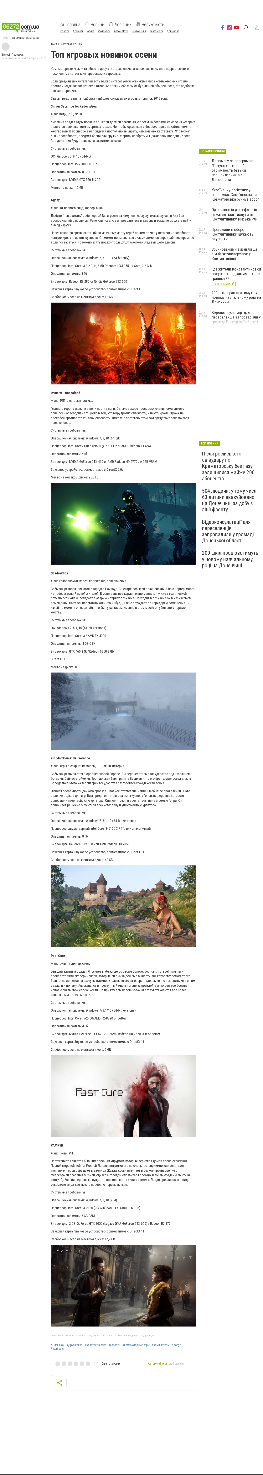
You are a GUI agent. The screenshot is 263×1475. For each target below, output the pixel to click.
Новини (97, 24)
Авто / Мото (121, 30)
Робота (64, 30)
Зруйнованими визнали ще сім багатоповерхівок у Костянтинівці (235, 254)
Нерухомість (153, 24)
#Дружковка (74, 1345)
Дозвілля (78, 30)
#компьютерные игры (136, 1345)
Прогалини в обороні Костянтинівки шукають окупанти (233, 234)
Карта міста (156, 30)
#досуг (176, 1345)
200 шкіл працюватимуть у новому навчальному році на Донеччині (236, 297)
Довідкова (173, 30)
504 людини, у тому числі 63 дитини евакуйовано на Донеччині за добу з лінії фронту (230, 500)
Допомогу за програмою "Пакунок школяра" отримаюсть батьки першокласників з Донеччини (233, 170)
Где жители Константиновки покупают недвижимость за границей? (236, 274)
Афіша (90, 30)
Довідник (123, 24)
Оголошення (139, 30)
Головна (73, 24)
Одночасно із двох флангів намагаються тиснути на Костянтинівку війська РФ (234, 214)
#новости (114, 1345)
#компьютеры (160, 1345)
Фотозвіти (104, 30)
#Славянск (57, 1345)
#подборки (57, 1348)
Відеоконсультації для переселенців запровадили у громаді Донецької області (236, 317)
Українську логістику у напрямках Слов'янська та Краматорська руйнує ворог (235, 195)
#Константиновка (95, 1345)
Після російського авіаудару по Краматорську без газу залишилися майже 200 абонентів (228, 466)
